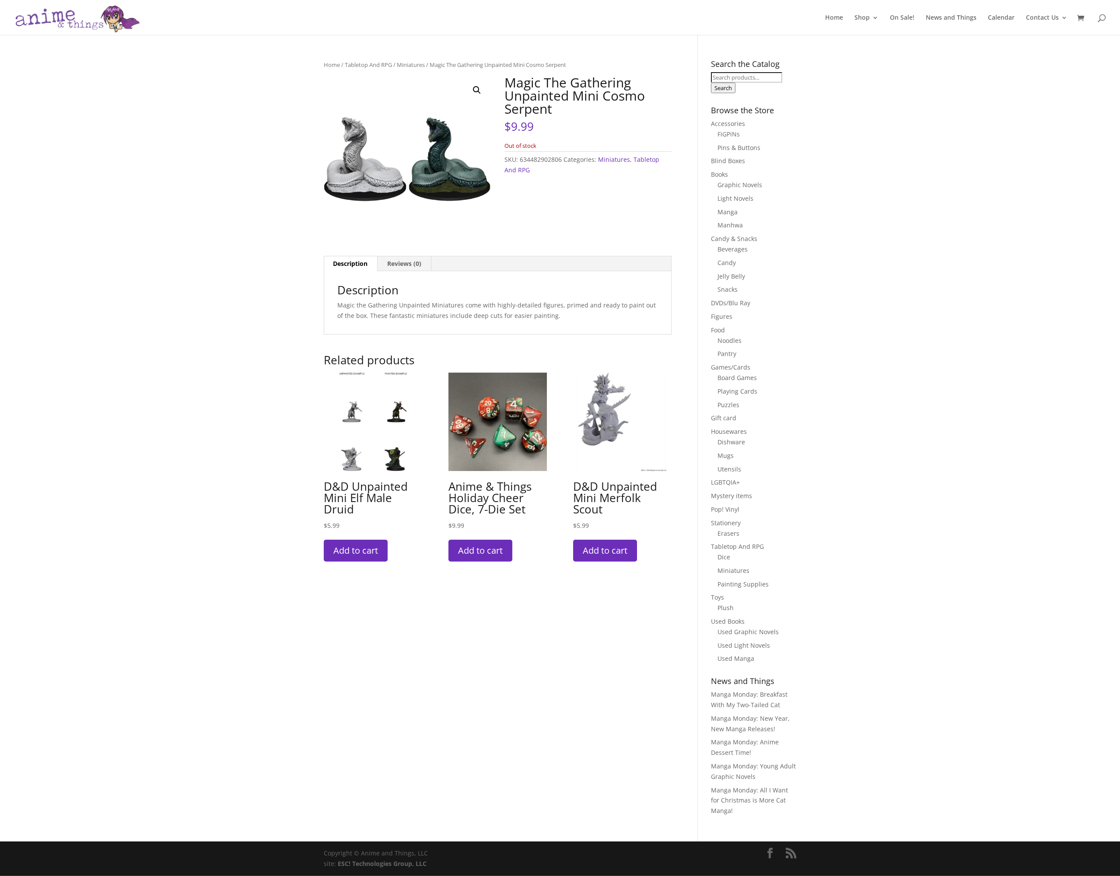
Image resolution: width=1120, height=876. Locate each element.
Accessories (728, 123)
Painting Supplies (743, 584)
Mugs (726, 455)
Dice (724, 557)
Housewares (729, 431)
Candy (727, 262)
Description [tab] (350, 263)
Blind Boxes (728, 161)
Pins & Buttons (739, 147)
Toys (717, 597)
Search (723, 88)
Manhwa (730, 225)
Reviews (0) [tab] (404, 263)
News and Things (951, 17)
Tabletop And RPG (368, 65)
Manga (728, 212)
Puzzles (728, 405)
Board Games (737, 377)
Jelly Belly (731, 276)
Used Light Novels (744, 645)
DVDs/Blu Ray (730, 303)
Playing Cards (737, 391)
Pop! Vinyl (725, 509)
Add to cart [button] (355, 550)
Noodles (730, 340)
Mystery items (731, 496)
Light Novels (735, 198)
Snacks (728, 289)
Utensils (729, 469)
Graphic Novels (740, 185)
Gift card (723, 418)
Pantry (727, 353)
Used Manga (736, 658)
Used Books (728, 621)
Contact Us (1042, 17)
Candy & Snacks (734, 238)
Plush (726, 608)
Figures (721, 316)
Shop (862, 17)
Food (718, 330)
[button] (477, 90)
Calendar (1001, 17)
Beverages (733, 249)
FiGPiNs (729, 134)
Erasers (728, 533)
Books (719, 174)
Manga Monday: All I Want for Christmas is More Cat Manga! (749, 800)
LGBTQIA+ (725, 482)
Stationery (726, 523)
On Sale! (902, 17)
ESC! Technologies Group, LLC (382, 863)
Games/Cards (730, 367)
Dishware (731, 442)
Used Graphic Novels (748, 632)
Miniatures (411, 65)
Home (834, 17)
